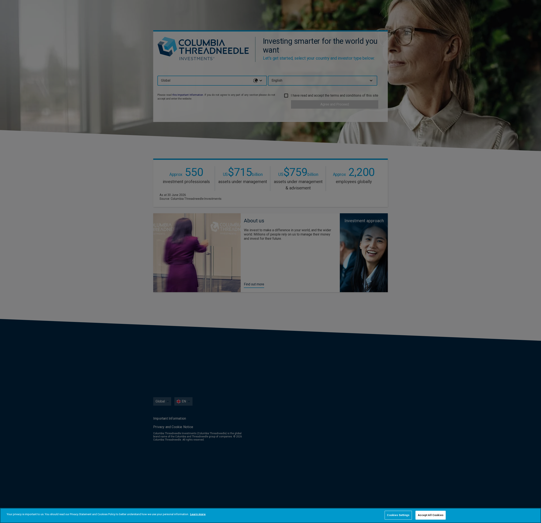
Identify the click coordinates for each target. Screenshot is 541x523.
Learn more (198, 514)
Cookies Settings (398, 515)
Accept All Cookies (430, 515)
